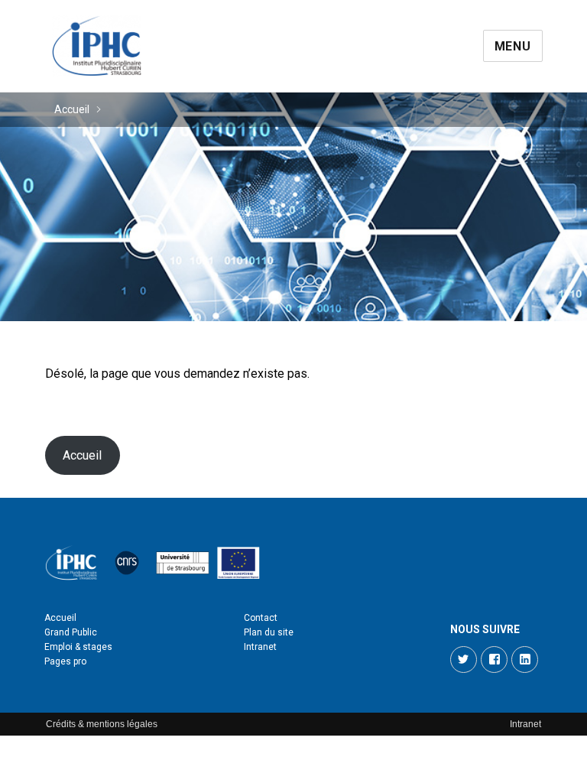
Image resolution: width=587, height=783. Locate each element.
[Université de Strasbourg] (182, 563)
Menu (513, 46)
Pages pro (65, 661)
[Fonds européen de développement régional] (238, 563)
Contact (260, 617)
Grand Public (70, 632)
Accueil (71, 109)
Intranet (260, 647)
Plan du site (269, 632)
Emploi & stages (78, 647)
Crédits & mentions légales (101, 724)
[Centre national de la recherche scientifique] (127, 563)
